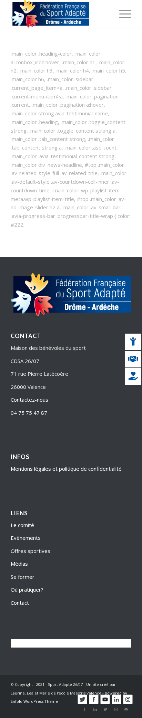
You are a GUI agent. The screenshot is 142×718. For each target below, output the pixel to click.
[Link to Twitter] (105, 709)
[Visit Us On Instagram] (127, 702)
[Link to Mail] (126, 709)
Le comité (22, 524)
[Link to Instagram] (116, 709)
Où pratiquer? (27, 589)
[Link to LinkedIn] (95, 709)
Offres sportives (30, 550)
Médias (19, 563)
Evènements (26, 537)
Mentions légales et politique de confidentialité (66, 468)
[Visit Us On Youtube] (105, 702)
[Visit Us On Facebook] (93, 702)
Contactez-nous (29, 399)
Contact (20, 602)
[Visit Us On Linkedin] (116, 702)
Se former (22, 576)
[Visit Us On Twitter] (82, 702)
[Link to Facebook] (85, 709)
